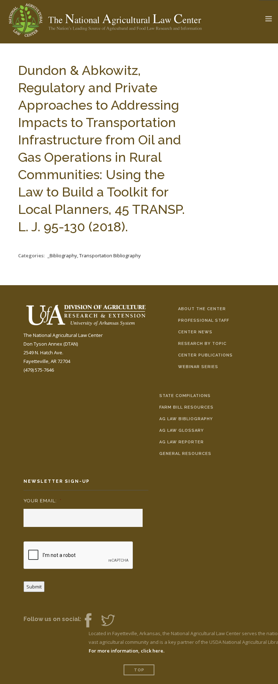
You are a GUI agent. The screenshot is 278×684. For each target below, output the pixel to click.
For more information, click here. (126, 650)
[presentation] (79, 555)
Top (139, 670)
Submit (34, 586)
